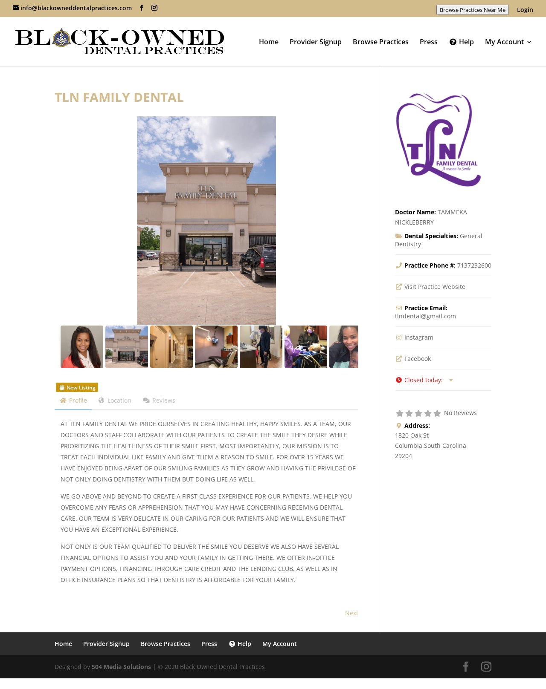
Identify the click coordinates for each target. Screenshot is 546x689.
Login (525, 10)
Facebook (417, 359)
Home (269, 42)
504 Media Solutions (121, 667)
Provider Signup (316, 42)
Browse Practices (381, 42)
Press (429, 42)
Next (351, 613)
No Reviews (460, 413)
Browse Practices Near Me (472, 10)
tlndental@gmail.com (425, 316)
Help (465, 42)
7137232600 (474, 265)
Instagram (418, 337)
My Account (504, 42)
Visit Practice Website (434, 287)
